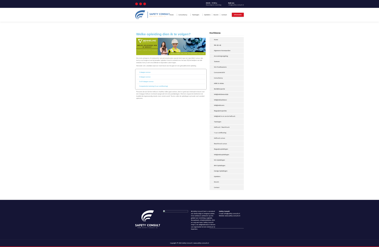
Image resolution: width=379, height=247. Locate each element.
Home (172, 15)
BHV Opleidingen (219, 165)
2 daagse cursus (145, 77)
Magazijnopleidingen (221, 149)
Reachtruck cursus (220, 144)
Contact (224, 15)
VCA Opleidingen (219, 160)
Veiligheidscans (219, 105)
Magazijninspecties (220, 111)
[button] (170, 72)
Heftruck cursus (219, 138)
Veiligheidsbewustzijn (221, 94)
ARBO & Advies (219, 83)
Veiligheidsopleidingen (221, 154)
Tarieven (217, 61)
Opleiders (207, 15)
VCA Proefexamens (220, 67)
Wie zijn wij (217, 45)
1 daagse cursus (145, 72)
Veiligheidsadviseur (220, 100)
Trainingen (195, 15)
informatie (238, 15)
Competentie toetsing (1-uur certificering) (153, 86)
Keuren (216, 15)
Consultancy (182, 15)
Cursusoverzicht (219, 72)
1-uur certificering (220, 133)
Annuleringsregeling (221, 56)
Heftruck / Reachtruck (221, 127)
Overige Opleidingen (220, 171)
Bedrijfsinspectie (219, 89)
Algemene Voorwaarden (222, 50)
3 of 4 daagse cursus (146, 81)
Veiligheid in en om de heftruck (224, 116)
